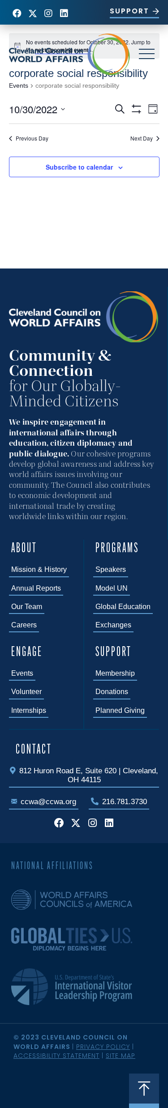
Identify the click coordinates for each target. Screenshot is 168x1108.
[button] (17, 13)
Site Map (120, 1055)
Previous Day (32, 138)
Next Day (141, 138)
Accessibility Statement (56, 1055)
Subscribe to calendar (79, 167)
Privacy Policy (103, 1046)
